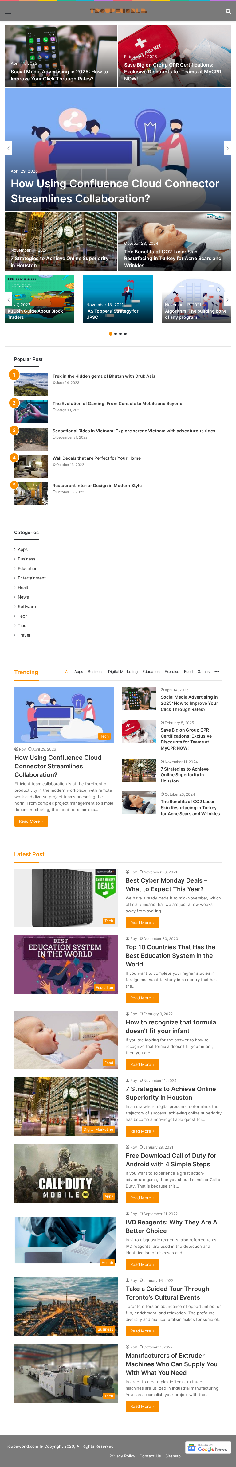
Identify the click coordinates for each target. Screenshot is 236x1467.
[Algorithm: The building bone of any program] (196, 299)
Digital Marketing (123, 671)
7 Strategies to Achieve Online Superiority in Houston (185, 774)
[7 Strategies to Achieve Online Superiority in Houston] (61, 242)
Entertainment (32, 577)
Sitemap (173, 1455)
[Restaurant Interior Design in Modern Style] (31, 493)
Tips (22, 625)
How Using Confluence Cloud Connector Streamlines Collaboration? (58, 766)
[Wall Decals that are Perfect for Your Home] (31, 466)
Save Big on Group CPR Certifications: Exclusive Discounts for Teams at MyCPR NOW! (172, 72)
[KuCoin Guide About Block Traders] (39, 299)
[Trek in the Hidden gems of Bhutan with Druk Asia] (31, 384)
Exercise (172, 671)
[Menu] (8, 13)
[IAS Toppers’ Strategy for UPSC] (118, 299)
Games (204, 671)
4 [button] (125, 334)
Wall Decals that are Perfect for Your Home (97, 458)
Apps (78, 671)
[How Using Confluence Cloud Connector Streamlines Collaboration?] (118, 149)
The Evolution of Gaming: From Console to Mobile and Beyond (118, 403)
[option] (118, 148)
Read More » (31, 821)
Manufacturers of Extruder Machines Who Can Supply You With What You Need (172, 1364)
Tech (23, 616)
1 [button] (110, 334)
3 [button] (120, 334)
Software (27, 606)
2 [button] (115, 334)
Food (188, 671)
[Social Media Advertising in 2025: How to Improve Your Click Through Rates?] (61, 56)
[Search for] (228, 13)
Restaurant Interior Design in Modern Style (97, 485)
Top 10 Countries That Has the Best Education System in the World (170, 955)
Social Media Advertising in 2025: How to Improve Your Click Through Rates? (189, 703)
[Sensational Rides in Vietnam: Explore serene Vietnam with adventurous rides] (31, 439)
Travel (24, 635)
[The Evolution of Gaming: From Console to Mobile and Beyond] (31, 411)
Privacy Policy (122, 1455)
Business (95, 671)
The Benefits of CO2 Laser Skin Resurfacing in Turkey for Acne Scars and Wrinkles (173, 258)
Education (151, 671)
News (23, 597)
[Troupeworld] (118, 10)
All (67, 671)
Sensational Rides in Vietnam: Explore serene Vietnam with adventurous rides (134, 430)
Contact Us (150, 1455)
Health (24, 587)
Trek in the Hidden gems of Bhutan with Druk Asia (104, 376)
